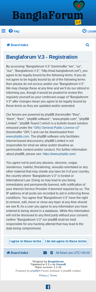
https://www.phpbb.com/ (59, 154)
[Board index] (48, 13)
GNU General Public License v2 (56, 128)
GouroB (61, 264)
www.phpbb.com (17, 136)
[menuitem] (13, 32)
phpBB (34, 270)
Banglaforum (56, 261)
